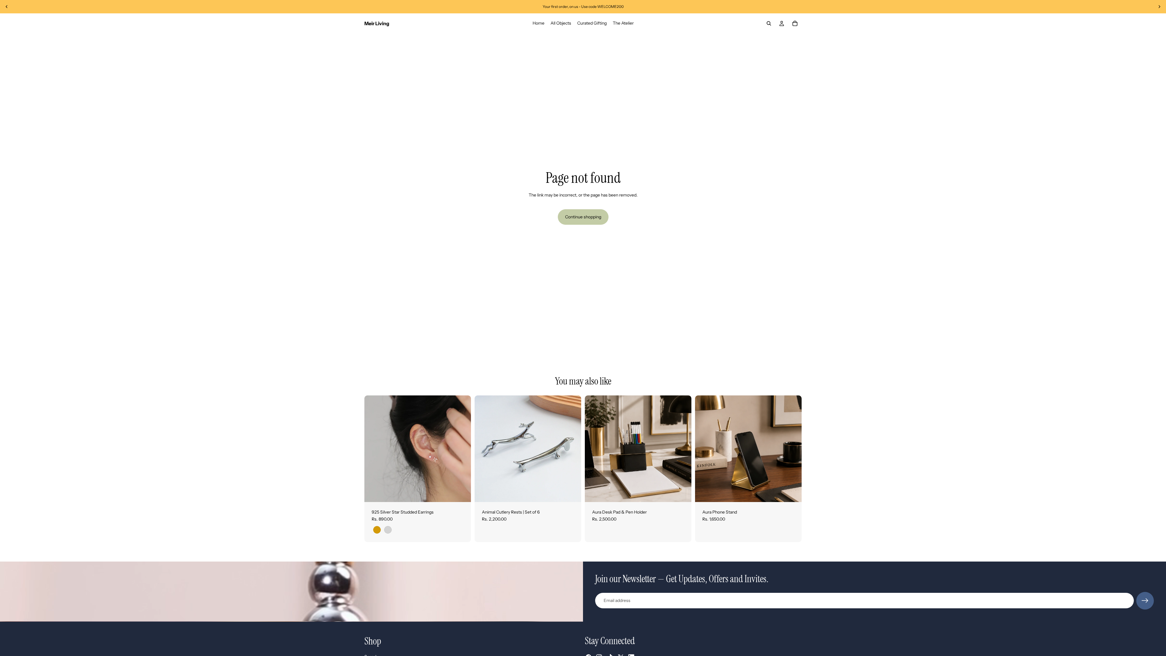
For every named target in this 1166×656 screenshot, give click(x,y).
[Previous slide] (6, 6)
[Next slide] (1159, 6)
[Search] (769, 23)
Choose (466, 492)
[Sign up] (1145, 601)
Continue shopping (583, 217)
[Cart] (795, 23)
